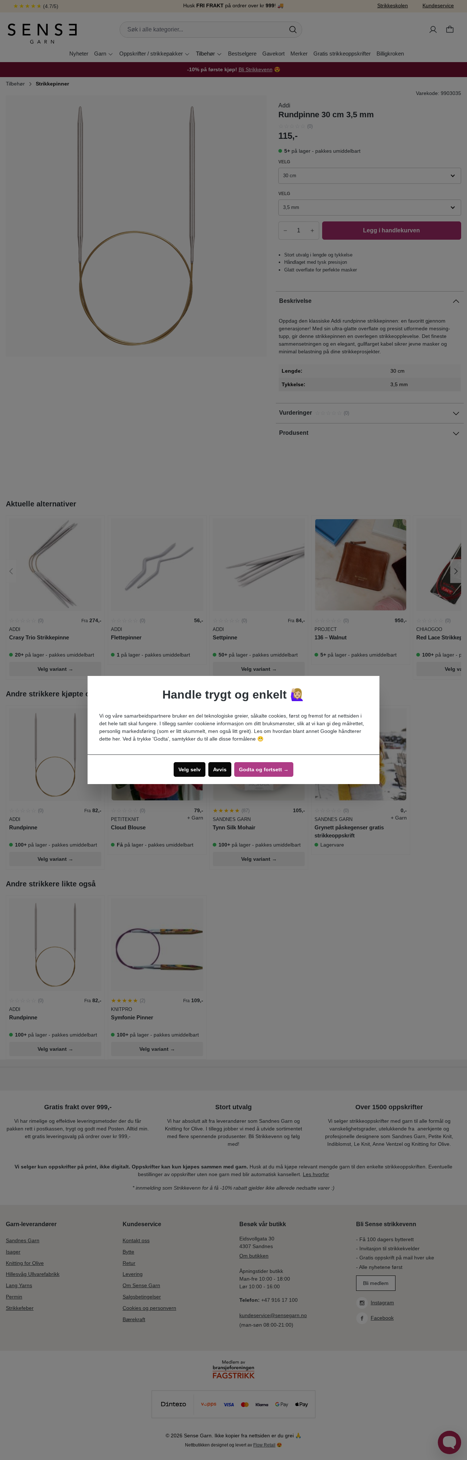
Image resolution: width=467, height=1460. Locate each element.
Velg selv (189, 769)
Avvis (220, 769)
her (116, 739)
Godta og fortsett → (264, 769)
